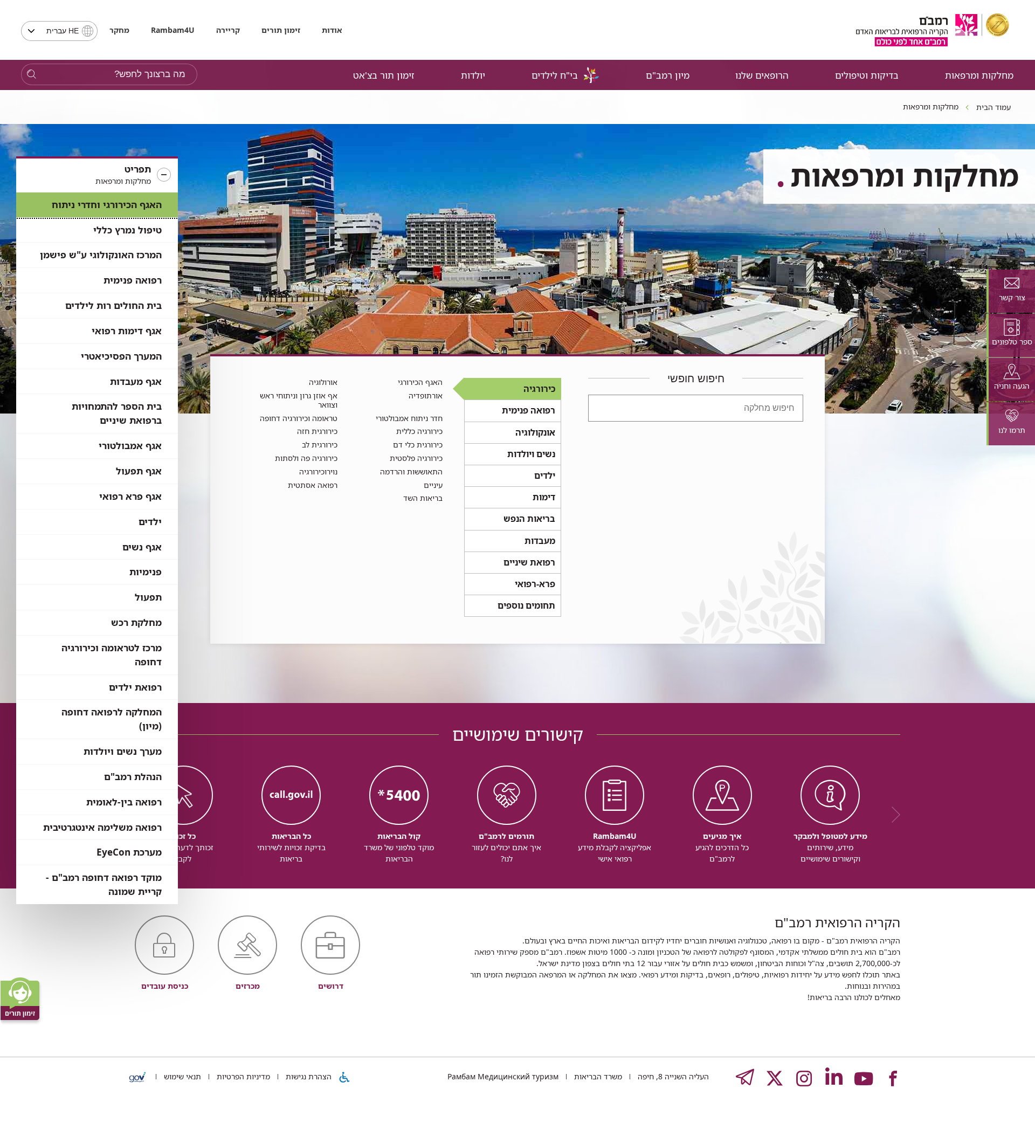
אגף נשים (142, 547)
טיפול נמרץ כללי (127, 230)
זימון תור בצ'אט (384, 75)
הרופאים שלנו (762, 75)
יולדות (473, 75)
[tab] (1010, 291)
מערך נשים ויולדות (123, 751)
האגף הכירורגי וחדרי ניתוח (107, 204)
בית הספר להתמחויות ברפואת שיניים (117, 413)
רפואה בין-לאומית (124, 802)
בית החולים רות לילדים (113, 305)
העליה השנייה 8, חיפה (672, 1076)
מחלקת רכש (136, 622)
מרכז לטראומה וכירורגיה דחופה (111, 655)
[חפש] (31, 74)
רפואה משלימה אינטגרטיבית (102, 827)
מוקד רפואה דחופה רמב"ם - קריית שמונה (104, 884)
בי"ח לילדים (555, 75)
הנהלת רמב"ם (133, 776)
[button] (97, 175)
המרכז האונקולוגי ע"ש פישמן (101, 255)
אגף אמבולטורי (130, 445)
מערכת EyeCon (129, 852)
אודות (332, 30)
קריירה (228, 30)
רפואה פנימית (133, 280)
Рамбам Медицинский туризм (502, 1076)
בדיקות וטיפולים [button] (867, 75)
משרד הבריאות (597, 1076)
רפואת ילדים (135, 687)
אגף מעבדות (136, 381)
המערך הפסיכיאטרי (121, 356)
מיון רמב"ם (667, 75)
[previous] (892, 814)
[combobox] (59, 31)
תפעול (148, 597)
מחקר (119, 30)
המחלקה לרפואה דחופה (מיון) (111, 719)
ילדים (150, 521)
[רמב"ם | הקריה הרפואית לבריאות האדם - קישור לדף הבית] (932, 30)
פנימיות (145, 572)
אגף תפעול (139, 471)
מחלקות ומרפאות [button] (979, 75)
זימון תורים (280, 30)
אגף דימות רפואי (127, 331)
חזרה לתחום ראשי (245, 629)
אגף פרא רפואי (130, 496)
